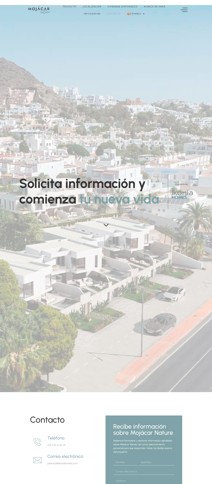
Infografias (92, 13)
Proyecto (70, 6)
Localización (92, 6)
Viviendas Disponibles (123, 6)
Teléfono (56, 438)
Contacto (114, 13)
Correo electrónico (65, 456)
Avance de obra (154, 6)
